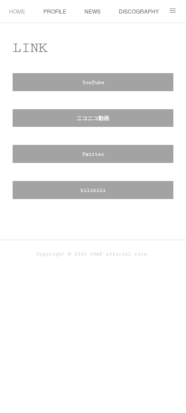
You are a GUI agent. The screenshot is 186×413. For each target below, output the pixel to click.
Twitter (93, 154)
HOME (17, 11)
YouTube (93, 82)
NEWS (92, 11)
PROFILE (54, 11)
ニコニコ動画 (93, 118)
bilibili (93, 190)
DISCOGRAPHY (139, 11)
